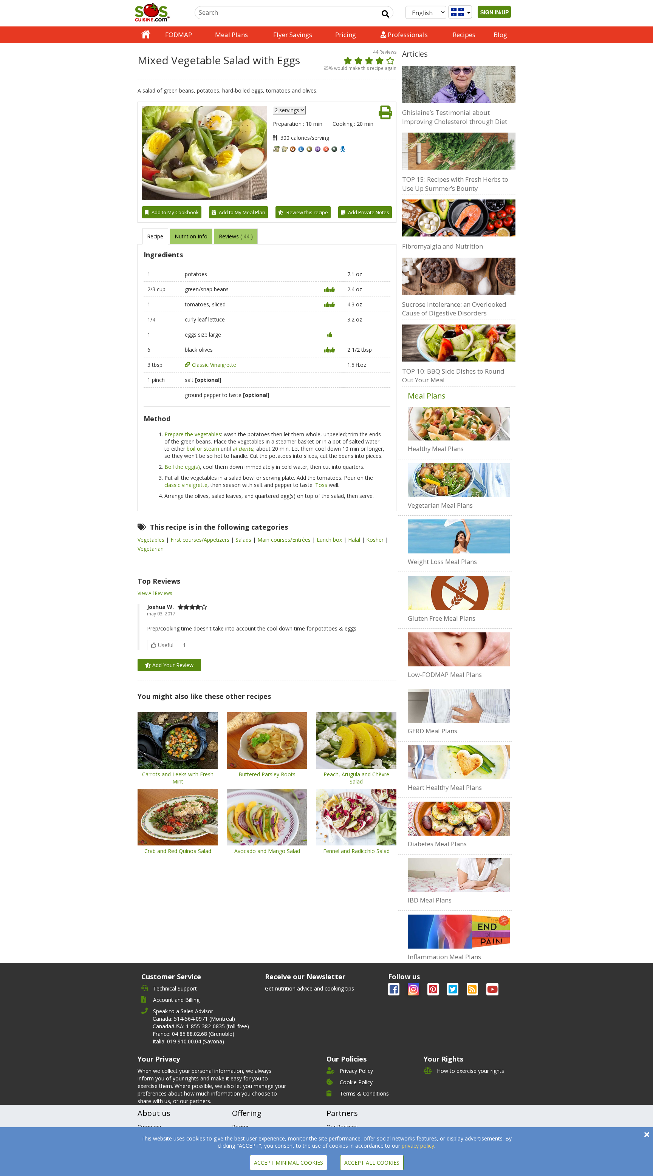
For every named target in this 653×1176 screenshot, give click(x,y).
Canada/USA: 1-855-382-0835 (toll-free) (201, 1026)
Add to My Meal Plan (242, 212)
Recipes (464, 34)
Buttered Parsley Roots (267, 774)
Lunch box (330, 539)
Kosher (375, 539)
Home (146, 34)
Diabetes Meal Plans (437, 843)
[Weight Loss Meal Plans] (459, 536)
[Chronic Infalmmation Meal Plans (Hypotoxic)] (459, 932)
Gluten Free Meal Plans (441, 618)
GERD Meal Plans (432, 730)
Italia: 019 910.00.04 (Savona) (188, 1041)
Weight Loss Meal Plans (442, 561)
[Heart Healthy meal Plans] (459, 762)
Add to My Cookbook (175, 212)
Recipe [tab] (155, 236)
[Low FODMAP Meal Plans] (459, 649)
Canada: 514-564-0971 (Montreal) (194, 1018)
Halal (355, 539)
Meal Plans (231, 34)
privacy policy (418, 1145)
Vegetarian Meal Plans (440, 505)
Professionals (407, 34)
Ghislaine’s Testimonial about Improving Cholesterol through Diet (454, 117)
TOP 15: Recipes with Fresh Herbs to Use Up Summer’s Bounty (455, 184)
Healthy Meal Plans (436, 448)
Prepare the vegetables (192, 434)
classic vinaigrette (185, 484)
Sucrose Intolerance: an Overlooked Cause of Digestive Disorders (454, 309)
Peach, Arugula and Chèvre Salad (356, 778)
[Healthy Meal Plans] (459, 424)
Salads (244, 539)
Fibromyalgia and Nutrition (442, 246)
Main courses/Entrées (284, 539)
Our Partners (342, 1126)
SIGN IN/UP (494, 12)
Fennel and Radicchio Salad (356, 851)
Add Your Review (172, 665)
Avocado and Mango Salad (267, 851)
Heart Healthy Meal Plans (445, 787)
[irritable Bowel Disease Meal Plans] (459, 875)
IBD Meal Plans (430, 900)
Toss (321, 484)
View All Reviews (155, 593)
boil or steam (203, 448)
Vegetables (152, 539)
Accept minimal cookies (288, 1162)
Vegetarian (151, 548)
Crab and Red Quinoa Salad (177, 851)
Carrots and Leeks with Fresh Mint (178, 778)
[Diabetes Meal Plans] (459, 819)
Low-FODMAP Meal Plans (445, 674)
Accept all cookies (371, 1162)
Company (149, 1126)
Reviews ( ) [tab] (236, 236)
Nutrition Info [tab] (191, 236)
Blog (500, 34)
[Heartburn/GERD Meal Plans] (459, 706)
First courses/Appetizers (200, 539)
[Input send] (385, 14)
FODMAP (178, 34)
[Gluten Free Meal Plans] (459, 593)
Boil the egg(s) (182, 466)
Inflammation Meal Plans (444, 956)
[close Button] (647, 1134)
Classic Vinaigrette (214, 364)
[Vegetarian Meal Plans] (459, 480)
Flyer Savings (292, 34)
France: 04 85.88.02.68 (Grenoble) (193, 1033)
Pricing (345, 34)
